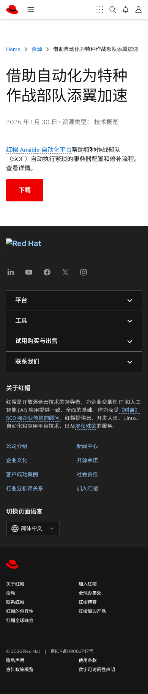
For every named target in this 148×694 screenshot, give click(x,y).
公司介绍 (16, 446)
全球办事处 (90, 593)
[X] (65, 275)
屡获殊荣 (85, 426)
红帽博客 (88, 602)
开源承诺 (87, 460)
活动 (10, 593)
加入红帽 (87, 488)
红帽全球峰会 (19, 620)
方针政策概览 (19, 670)
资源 (36, 49)
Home (14, 49)
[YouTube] (28, 275)
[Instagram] (83, 275)
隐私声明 (15, 660)
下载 (25, 190)
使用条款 (88, 660)
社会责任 (87, 474)
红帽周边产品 (92, 611)
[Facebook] (47, 275)
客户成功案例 (22, 474)
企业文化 (16, 460)
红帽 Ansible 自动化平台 (39, 150)
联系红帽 (15, 602)
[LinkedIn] (10, 275)
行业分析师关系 (24, 488)
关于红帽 (15, 584)
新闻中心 (87, 446)
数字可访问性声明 (97, 670)
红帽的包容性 (19, 611)
